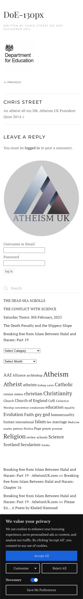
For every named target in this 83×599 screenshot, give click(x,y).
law (49, 422)
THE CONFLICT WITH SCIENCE (29, 308)
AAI (7, 375)
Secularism (31, 444)
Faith (29, 414)
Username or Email (19, 243)
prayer (46, 428)
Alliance (19, 375)
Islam (40, 421)
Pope (37, 428)
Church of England (31, 400)
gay (38, 414)
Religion (14, 436)
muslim (7, 428)
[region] (41, 556)
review (31, 437)
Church (8, 401)
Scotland (11, 444)
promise (57, 429)
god (46, 414)
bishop (42, 385)
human (9, 422)
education (54, 407)
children (18, 394)
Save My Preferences (41, 590)
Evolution (13, 414)
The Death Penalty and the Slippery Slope (37, 325)
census (8, 394)
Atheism (55, 374)
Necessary (13, 580)
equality (70, 408)
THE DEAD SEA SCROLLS (24, 300)
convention (22, 408)
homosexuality (62, 415)
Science (56, 437)
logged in (32, 147)
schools (42, 437)
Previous (14, 82)
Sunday (46, 445)
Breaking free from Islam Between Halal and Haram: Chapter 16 (41, 481)
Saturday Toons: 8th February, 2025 (32, 317)
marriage (59, 422)
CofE (51, 401)
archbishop (34, 375)
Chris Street (37, 25)
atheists (30, 384)
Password (11, 256)
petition (18, 429)
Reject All (59, 568)
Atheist (12, 384)
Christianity (57, 393)
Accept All (41, 555)
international (24, 422)
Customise (21, 568)
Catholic (64, 384)
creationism (37, 408)
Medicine (73, 422)
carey (50, 385)
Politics (28, 429)
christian (33, 393)
